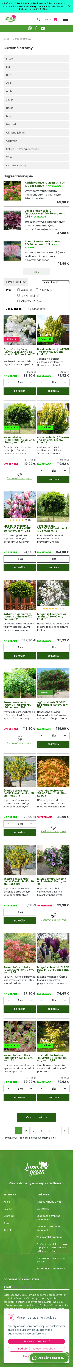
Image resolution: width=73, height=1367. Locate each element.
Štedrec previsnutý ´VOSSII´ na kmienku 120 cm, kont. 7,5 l (19, 793)
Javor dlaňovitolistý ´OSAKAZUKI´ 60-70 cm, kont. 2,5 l (19, 969)
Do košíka (19, 391)
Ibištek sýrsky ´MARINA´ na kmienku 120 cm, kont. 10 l (53, 881)
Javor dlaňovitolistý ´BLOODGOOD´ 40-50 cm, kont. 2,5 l (45, 214)
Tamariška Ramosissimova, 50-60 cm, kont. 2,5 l (43, 243)
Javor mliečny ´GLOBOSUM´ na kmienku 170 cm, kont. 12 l (53, 528)
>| (65, 1131)
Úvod (7, 39)
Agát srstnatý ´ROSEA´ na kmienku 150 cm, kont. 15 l (53, 705)
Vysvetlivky (42, 1209)
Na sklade (36, 309)
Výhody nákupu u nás (48, 1201)
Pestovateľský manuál (49, 1237)
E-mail (7, 1287)
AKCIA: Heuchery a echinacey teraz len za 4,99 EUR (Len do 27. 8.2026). (40, 8)
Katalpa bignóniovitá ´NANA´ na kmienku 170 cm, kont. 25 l (18, 616)
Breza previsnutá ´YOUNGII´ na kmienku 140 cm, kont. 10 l (17, 705)
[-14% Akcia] (20, 332)
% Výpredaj (30, 295)
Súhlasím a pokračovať (36, 1341)
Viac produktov (36, 1117)
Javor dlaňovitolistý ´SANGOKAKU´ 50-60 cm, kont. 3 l (53, 793)
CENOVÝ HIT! (31, 301)
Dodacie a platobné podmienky (48, 1228)
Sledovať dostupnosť (19, 478)
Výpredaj (9, 1216)
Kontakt (8, 1230)
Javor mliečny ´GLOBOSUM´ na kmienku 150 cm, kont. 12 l (19, 440)
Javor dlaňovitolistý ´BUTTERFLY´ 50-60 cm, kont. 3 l (18, 1058)
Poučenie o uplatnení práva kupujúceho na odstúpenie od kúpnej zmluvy (52, 1247)
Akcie (26, 290)
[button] (67, 1354)
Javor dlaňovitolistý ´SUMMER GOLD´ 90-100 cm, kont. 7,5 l (52, 1058)
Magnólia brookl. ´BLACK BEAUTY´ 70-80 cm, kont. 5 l (53, 969)
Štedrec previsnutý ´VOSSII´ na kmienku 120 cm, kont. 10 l (19, 881)
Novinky (47, 290)
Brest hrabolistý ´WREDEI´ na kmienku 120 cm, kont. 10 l (53, 351)
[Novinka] (53, 685)
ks (21, 382)
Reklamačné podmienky (50, 1268)
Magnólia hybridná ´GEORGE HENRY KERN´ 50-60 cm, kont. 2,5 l (17, 528)
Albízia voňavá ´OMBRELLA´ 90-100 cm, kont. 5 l (45, 184)
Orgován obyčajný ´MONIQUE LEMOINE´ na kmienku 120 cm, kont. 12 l (19, 353)
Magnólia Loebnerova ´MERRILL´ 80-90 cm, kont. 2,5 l (51, 616)
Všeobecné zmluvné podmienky (48, 1217)
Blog (6, 1223)
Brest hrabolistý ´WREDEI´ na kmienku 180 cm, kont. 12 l (53, 440)
